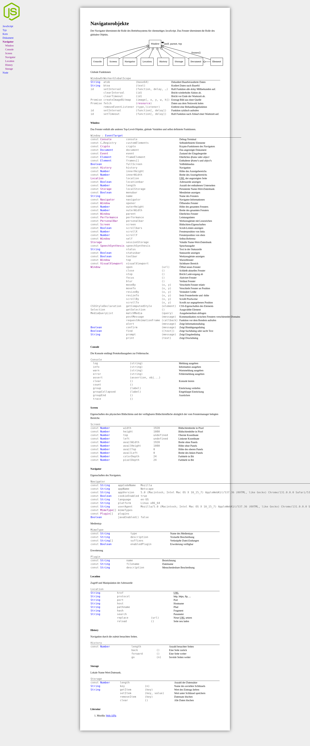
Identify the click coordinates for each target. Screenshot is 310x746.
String (95, 82)
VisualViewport (111, 263)
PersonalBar (109, 220)
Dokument (8, 37)
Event (104, 153)
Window (9, 45)
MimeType (106, 510)
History (9, 65)
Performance (109, 217)
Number (105, 171)
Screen (8, 53)
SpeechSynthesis (112, 245)
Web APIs (111, 715)
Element (106, 157)
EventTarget (114, 135)
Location (9, 61)
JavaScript (8, 26)
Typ (5, 30)
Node (5, 72)
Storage (9, 68)
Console (9, 49)
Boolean (96, 164)
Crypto (105, 146)
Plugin (105, 513)
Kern (5, 34)
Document (106, 149)
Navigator (8, 41)
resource (143, 103)
